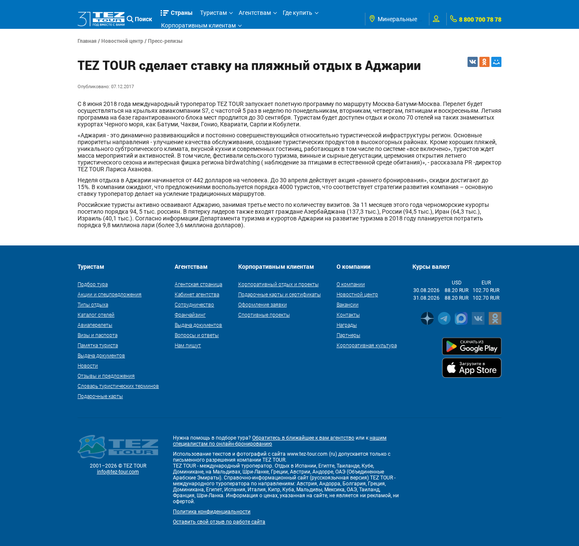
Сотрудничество (194, 304)
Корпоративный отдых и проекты (278, 284)
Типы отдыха (93, 304)
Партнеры (348, 335)
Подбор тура (93, 284)
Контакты (348, 314)
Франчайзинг (190, 314)
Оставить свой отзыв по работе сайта (219, 522)
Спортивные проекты (264, 314)
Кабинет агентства (197, 294)
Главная (87, 40)
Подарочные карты (100, 396)
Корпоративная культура (367, 345)
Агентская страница (198, 284)
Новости (88, 365)
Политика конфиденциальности (212, 512)
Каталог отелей (96, 314)
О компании (351, 284)
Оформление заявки (262, 304)
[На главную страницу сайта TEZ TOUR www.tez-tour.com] (101, 19)
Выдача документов (101, 355)
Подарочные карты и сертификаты (279, 294)
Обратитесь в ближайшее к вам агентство (303, 438)
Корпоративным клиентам (198, 25)
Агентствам (255, 12)
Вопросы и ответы (197, 335)
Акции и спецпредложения (110, 294)
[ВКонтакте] (473, 62)
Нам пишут (188, 345)
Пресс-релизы (165, 40)
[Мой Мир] (496, 62)
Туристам (213, 12)
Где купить (297, 12)
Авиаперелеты (95, 324)
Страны (182, 12)
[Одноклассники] (484, 62)
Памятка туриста (98, 345)
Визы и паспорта (97, 335)
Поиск (143, 19)
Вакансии (348, 304)
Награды (347, 324)
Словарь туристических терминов (118, 385)
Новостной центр (122, 40)
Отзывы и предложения (106, 375)
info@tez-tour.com (118, 472)
